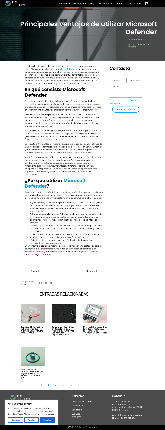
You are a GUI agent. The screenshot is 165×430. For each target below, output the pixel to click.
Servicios (63, 3)
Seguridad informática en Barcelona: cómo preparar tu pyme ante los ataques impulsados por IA (63, 331)
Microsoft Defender (137, 44)
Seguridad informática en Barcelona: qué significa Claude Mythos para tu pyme (32, 330)
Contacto (120, 3)
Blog (92, 3)
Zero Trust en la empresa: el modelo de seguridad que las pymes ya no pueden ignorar (32, 373)
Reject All (31, 420)
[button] (40, 283)
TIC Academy (135, 3)
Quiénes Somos (105, 3)
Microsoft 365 (79, 3)
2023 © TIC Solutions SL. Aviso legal (82, 427)
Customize (16, 420)
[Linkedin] (147, 4)
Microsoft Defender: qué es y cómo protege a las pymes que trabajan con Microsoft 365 (95, 331)
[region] (31, 412)
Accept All (47, 420)
